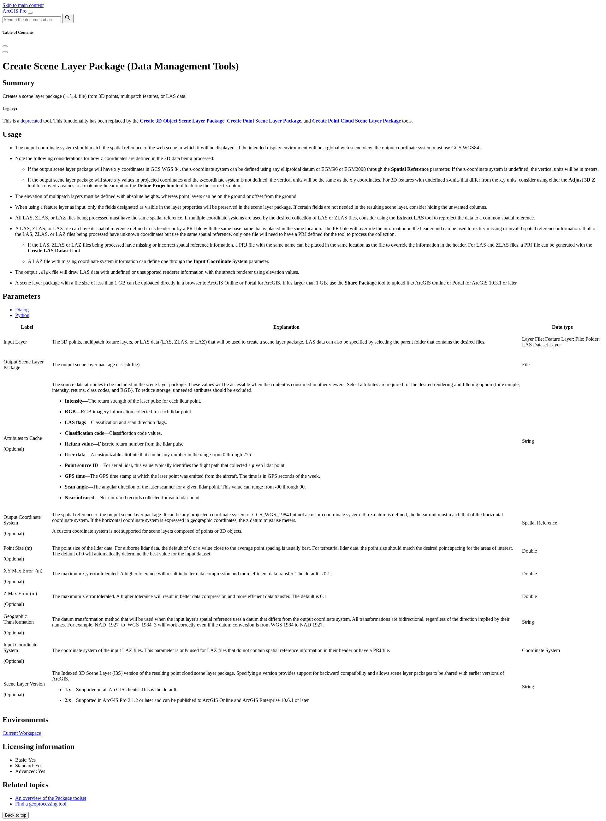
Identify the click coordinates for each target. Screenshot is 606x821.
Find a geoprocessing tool (40, 803)
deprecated (31, 120)
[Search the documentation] (68, 18)
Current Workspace (22, 733)
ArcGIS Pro (15, 11)
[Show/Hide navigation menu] (30, 13)
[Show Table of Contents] (5, 52)
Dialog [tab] (22, 309)
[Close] (5, 46)
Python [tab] (22, 315)
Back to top (15, 815)
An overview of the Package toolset (50, 798)
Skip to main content (23, 5)
